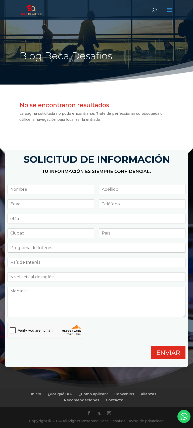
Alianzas (148, 394)
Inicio (36, 394)
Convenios (124, 394)
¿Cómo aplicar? (93, 394)
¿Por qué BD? (60, 394)
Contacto (114, 400)
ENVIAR (168, 352)
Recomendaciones (81, 400)
